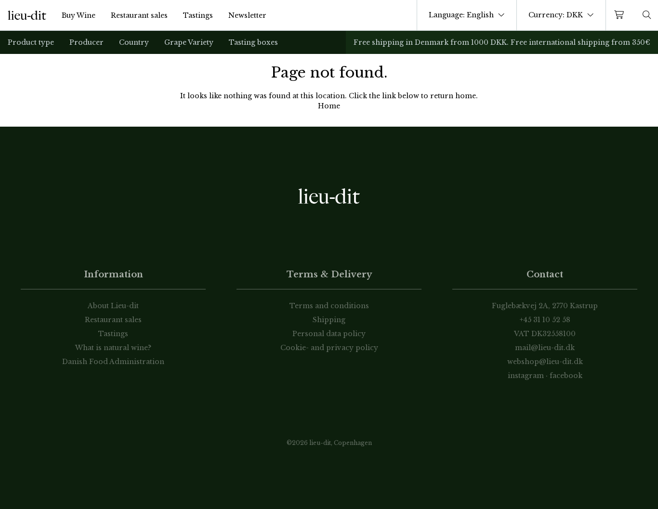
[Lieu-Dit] (27, 15)
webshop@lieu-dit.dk (545, 361)
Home (329, 106)
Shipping (329, 319)
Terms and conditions (329, 305)
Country (134, 42)
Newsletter (247, 15)
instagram (526, 375)
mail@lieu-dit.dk (545, 347)
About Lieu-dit (113, 305)
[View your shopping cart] (621, 15)
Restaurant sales (139, 15)
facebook (566, 375)
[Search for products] (647, 15)
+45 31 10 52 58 (545, 319)
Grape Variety (188, 42)
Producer (86, 42)
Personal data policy (329, 333)
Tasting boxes (253, 42)
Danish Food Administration (113, 361)
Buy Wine (78, 15)
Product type (31, 42)
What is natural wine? (113, 347)
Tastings (198, 15)
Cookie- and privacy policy (329, 347)
